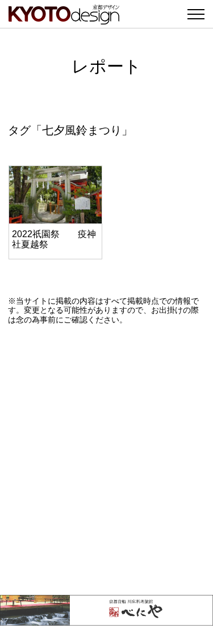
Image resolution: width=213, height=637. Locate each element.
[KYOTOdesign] (64, 18)
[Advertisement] (106, 459)
